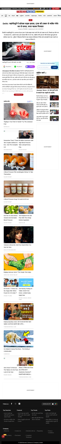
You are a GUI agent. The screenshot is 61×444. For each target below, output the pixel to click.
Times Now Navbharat (6, 8)
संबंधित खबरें (40, 73)
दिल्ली (30, 20)
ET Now (24, 8)
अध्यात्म (55, 15)
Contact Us (18, 431)
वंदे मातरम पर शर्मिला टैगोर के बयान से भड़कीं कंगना (9, 420)
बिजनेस (40, 15)
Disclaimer (18, 435)
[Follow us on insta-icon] (19, 404)
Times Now (14, 8)
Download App (47, 403)
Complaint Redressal (28, 436)
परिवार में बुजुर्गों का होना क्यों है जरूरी (24, 420)
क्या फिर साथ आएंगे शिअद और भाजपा (37, 414)
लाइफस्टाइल (34, 15)
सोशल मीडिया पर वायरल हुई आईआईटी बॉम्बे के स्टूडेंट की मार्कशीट (52, 421)
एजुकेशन (22, 15)
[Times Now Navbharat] (30, 12)
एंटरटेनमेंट (27, 15)
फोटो (44, 15)
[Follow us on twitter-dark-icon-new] (15, 404)
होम (2, 15)
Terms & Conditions (51, 431)
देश (9, 15)
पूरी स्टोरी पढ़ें (18, 94)
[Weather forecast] (44, 9)
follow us (8, 66)
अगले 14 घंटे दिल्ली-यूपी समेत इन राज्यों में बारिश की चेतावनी (51, 415)
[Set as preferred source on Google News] (30, 66)
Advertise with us (30, 431)
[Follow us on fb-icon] (11, 404)
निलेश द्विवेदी (25, 29)
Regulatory (40, 431)
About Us (6, 431)
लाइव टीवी (57, 8)
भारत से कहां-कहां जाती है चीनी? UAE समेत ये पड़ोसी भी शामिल (24, 415)
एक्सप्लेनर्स (49, 15)
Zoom (20, 8)
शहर (17, 15)
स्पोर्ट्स (13, 15)
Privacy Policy (8, 435)
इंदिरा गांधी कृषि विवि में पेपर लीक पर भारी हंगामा (37, 418)
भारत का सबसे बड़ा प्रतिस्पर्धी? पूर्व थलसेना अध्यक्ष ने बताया (9, 415)
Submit (54, 67)
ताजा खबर (6, 15)
